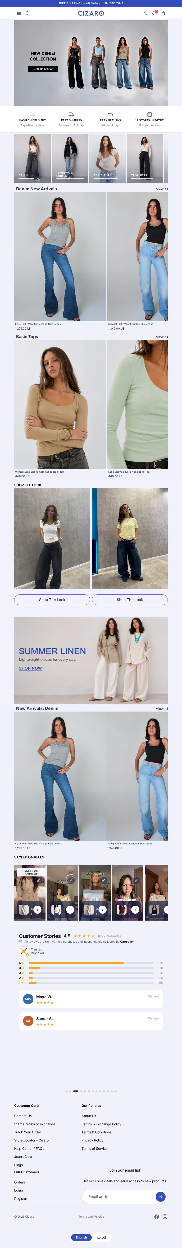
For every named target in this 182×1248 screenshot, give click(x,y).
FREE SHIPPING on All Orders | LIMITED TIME (91, 3)
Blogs (18, 1165)
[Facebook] (156, 1217)
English (81, 1237)
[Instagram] (165, 1217)
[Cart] (163, 13)
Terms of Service (95, 1148)
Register (20, 1199)
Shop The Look (52, 599)
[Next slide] (148, 261)
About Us (89, 1116)
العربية (101, 1237)
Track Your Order (27, 1132)
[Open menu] (18, 13)
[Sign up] (161, 1197)
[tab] (67, 1091)
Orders (19, 1182)
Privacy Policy (92, 1140)
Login (18, 1190)
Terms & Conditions (96, 1132)
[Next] (165, 538)
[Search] (27, 13)
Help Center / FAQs (29, 1148)
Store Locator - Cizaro (31, 1140)
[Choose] (99, 314)
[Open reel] (62, 893)
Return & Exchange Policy (101, 1124)
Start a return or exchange (34, 1124)
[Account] (145, 13)
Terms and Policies (91, 1216)
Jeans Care (23, 1157)
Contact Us (23, 1116)
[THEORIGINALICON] (91, 660)
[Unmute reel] (39, 880)
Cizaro (29, 1216)
